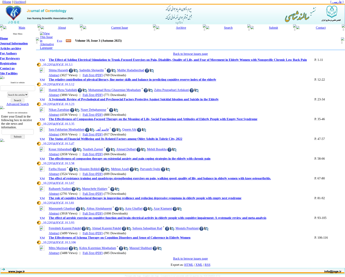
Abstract (54, 75)
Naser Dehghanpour (93, 110)
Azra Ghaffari (134, 208)
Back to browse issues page (190, 53)
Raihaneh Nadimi (60, 189)
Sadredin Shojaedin (91, 70)
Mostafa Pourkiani (187, 228)
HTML (188, 264)
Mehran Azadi (120, 169)
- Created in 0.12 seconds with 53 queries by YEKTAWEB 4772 (189, 276)
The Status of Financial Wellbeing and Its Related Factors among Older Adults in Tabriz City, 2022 (115, 138)
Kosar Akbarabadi (60, 149)
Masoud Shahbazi (140, 248)
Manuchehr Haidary (94, 189)
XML (198, 264)
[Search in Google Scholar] (71, 71)
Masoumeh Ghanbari (62, 208)
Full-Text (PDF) (93, 75)
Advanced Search (17, 104)
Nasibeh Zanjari (93, 149)
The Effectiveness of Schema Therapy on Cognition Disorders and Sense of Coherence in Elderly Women (119, 237)
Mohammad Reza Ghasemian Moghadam (114, 90)
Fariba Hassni (57, 169)
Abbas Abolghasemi (99, 208)
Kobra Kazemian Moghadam (97, 248)
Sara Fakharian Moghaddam (66, 129)
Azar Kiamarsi (163, 208)
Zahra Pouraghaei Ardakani (171, 90)
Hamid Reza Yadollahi (63, 90)
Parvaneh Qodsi (150, 169)
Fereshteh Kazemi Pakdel (65, 228)
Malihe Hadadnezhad (130, 70)
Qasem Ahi (129, 129)
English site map (151, 276)
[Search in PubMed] (76, 71)
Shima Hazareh (58, 70)
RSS (207, 264)
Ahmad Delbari (126, 149)
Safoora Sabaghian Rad (147, 228)
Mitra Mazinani (58, 248)
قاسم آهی (102, 129)
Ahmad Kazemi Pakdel (106, 228)
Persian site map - (134, 276)
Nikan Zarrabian (59, 110)
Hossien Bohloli (89, 169)
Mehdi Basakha (157, 149)
